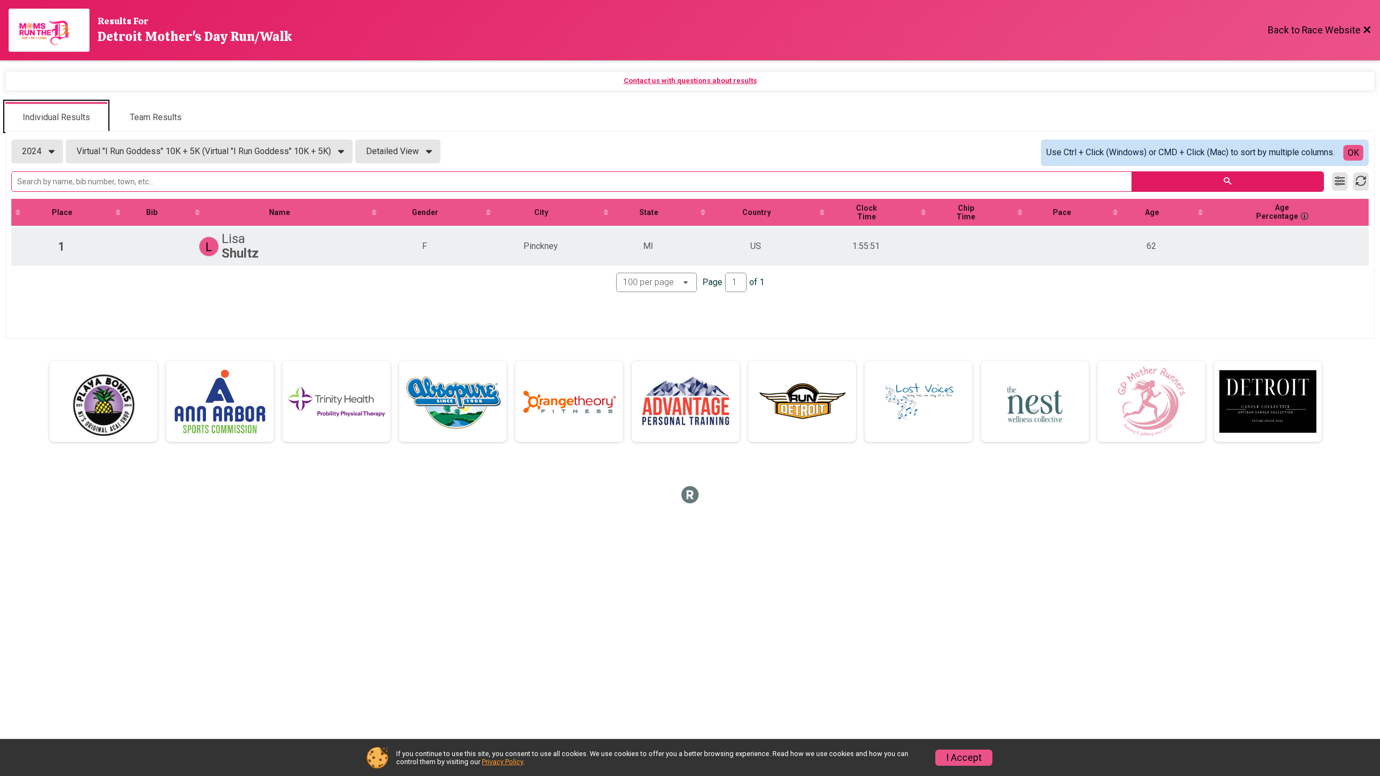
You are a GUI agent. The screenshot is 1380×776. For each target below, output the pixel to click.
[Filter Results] (1340, 181)
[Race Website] (53, 30)
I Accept (964, 757)
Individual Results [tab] (56, 117)
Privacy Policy (502, 762)
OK (1353, 153)
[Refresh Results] (1361, 181)
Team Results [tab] (156, 117)
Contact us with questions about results (690, 81)
